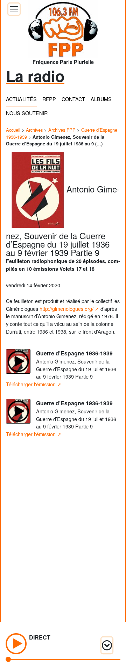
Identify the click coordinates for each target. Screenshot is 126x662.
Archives (34, 129)
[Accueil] (63, 27)
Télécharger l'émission (31, 384)
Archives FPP (62, 129)
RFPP (49, 99)
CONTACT (73, 99)
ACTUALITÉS (21, 99)
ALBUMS (101, 99)
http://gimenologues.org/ (66, 308)
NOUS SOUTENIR (27, 113)
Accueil (13, 129)
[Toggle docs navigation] (14, 9)
